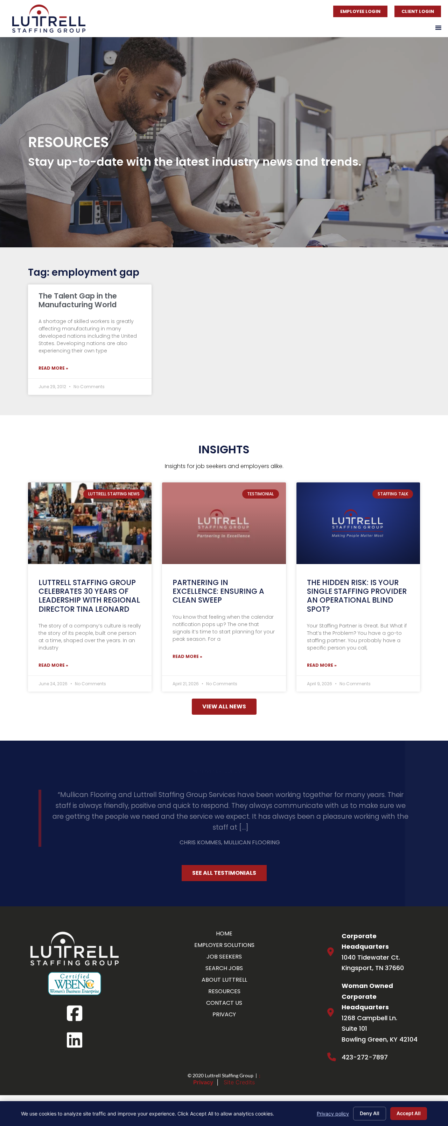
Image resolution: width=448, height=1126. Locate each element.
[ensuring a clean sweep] (224, 523)
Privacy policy (333, 1114)
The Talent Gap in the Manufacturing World (77, 300)
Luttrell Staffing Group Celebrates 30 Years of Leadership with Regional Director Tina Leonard (89, 595)
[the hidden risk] (358, 523)
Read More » (53, 368)
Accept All (409, 1113)
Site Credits (239, 1065)
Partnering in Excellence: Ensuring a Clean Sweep (218, 591)
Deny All (369, 1113)
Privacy (203, 1065)
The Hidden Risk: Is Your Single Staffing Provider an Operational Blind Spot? (357, 595)
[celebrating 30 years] (90, 523)
